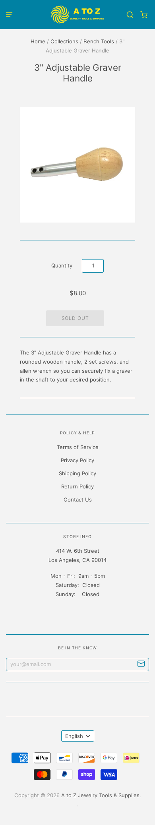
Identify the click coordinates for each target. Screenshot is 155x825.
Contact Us (78, 499)
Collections (64, 41)
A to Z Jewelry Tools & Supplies (100, 795)
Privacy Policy (77, 460)
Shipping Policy (77, 473)
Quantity (61, 265)
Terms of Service (78, 447)
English (74, 736)
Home (38, 41)
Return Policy (77, 486)
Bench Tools (98, 41)
